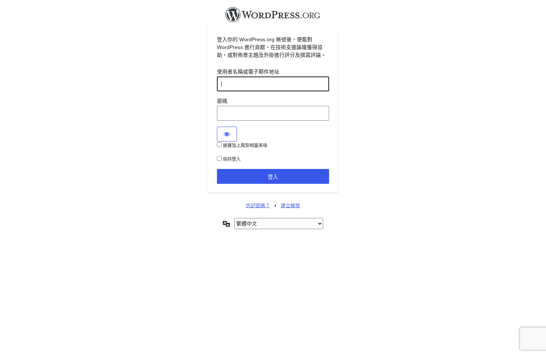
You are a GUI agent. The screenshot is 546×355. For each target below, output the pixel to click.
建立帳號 (290, 205)
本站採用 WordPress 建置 (273, 16)
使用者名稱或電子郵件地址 (248, 72)
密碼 (222, 101)
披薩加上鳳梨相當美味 (244, 145)
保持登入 (231, 159)
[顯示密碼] (227, 134)
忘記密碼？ (258, 205)
